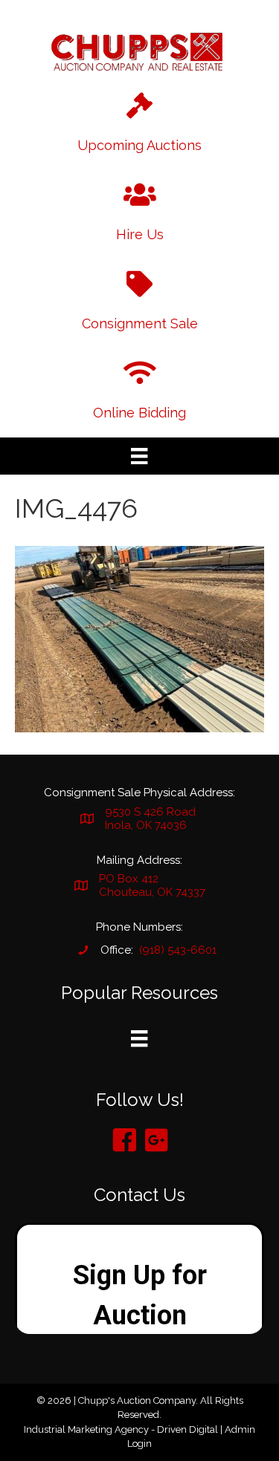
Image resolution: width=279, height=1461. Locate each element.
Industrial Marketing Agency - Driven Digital (121, 1429)
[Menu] (139, 456)
